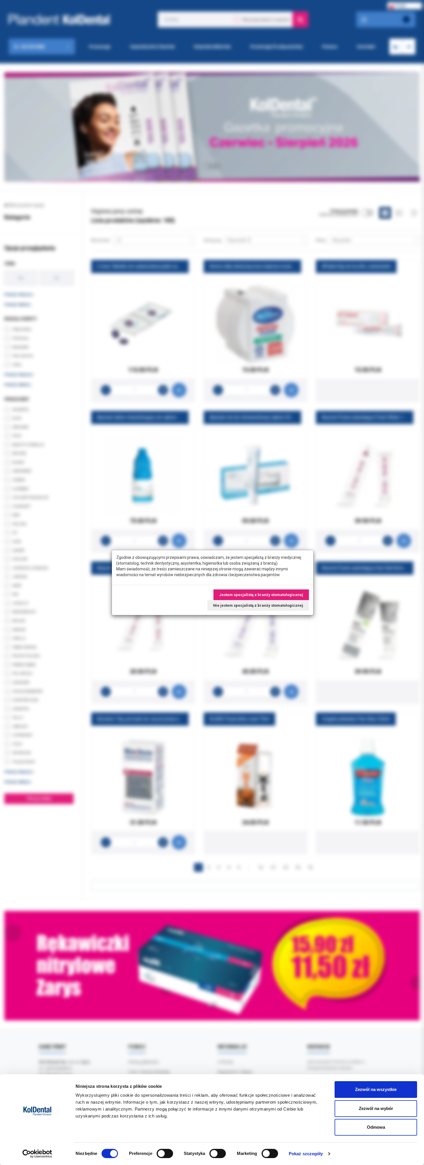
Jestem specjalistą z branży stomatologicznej (261, 595)
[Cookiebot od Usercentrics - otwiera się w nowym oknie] (37, 1153)
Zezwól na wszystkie (376, 1089)
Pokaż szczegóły (306, 1153)
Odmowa (376, 1127)
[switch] (165, 1153)
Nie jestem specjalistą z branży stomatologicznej (258, 605)
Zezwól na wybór (376, 1108)
